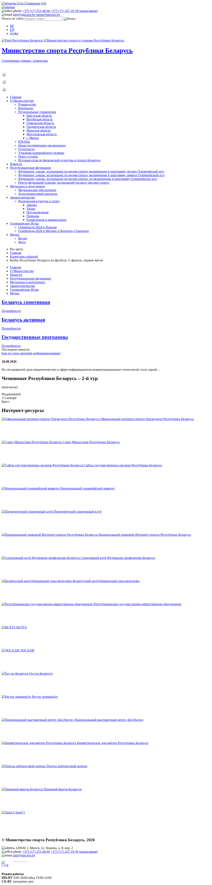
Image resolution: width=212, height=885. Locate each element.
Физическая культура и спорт (39, 201)
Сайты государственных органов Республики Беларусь (123, 465)
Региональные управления (37, 112)
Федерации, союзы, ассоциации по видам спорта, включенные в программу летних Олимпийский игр (91, 171)
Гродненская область (41, 127)
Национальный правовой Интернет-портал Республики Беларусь (144, 534)
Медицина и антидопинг (27, 186)
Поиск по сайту (13, 18)
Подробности (11, 311)
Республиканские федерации (30, 167)
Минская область (38, 130)
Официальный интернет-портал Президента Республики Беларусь (147, 419)
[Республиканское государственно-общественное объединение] (48, 604)
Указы (30, 208)
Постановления (37, 212)
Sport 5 (20, 812)
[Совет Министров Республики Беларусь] (32, 442)
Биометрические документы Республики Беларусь (112, 743)
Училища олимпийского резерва (41, 153)
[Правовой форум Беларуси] (23, 789)
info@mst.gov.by (24, 14)
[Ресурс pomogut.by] (17, 696)
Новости (16, 164)
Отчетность (26, 149)
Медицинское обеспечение (37, 190)
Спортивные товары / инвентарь (25, 60)
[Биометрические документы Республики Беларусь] (39, 743)
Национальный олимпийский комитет (87, 488)
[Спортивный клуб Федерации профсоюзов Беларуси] (41, 558)
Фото (22, 242)
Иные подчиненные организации (42, 145)
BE (12, 26)
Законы (31, 205)
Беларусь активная (23, 319)
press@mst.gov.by (48, 14)
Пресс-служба (28, 156)
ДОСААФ (27, 650)
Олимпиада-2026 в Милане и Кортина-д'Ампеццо (53, 231)
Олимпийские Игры (24, 223)
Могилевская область (41, 134)
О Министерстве (22, 100)
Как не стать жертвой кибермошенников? (31, 353)
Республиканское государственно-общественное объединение (137, 604)
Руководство (27, 104)
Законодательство (22, 197)
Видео (22, 238)
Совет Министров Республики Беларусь (91, 442)
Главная (15, 97)
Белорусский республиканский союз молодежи (106, 581)
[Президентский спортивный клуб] (28, 511)
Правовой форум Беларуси (63, 789)
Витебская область (39, 119)
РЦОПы (24, 141)
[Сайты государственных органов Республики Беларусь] (43, 465)
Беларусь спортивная (26, 302)
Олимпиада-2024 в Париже (37, 227)
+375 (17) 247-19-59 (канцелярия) (74, 11)
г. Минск (32, 138)
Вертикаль (25, 108)
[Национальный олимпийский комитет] (31, 488)
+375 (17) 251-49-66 (36, 11)
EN (12, 29)
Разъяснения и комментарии (46, 220)
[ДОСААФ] (11, 650)
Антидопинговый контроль (37, 193)
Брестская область (39, 115)
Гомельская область (40, 123)
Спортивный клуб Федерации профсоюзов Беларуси (118, 558)
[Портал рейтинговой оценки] (24, 766)
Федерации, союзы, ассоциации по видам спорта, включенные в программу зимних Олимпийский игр (91, 175)
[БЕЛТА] (9, 627)
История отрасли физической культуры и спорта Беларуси (59, 160)
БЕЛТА (21, 627)
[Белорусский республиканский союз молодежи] (37, 581)
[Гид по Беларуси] (15, 673)
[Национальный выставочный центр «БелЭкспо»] (38, 720)
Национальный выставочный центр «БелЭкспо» (109, 720)
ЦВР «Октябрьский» (28, 865)
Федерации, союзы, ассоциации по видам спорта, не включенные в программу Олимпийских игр (87, 179)
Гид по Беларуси (41, 673)
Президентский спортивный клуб (77, 511)
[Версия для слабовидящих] (14, 33)
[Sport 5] (8, 812)
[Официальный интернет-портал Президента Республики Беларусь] (51, 419)
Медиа (14, 234)
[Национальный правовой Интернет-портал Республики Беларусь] (50, 534)
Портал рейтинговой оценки (67, 766)
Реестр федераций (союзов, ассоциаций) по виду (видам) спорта (63, 182)
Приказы (32, 216)
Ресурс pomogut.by (45, 696)
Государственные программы (35, 337)
